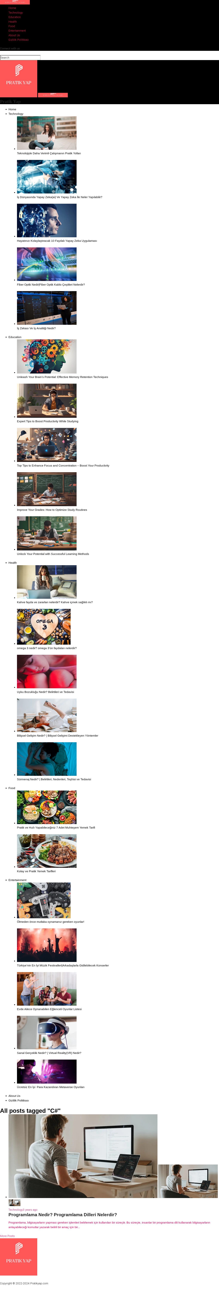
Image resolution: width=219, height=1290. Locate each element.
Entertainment (17, 30)
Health (12, 21)
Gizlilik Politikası (18, 39)
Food (11, 26)
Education (14, 17)
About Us (14, 35)
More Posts (7, 1236)
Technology (15, 12)
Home (12, 8)
